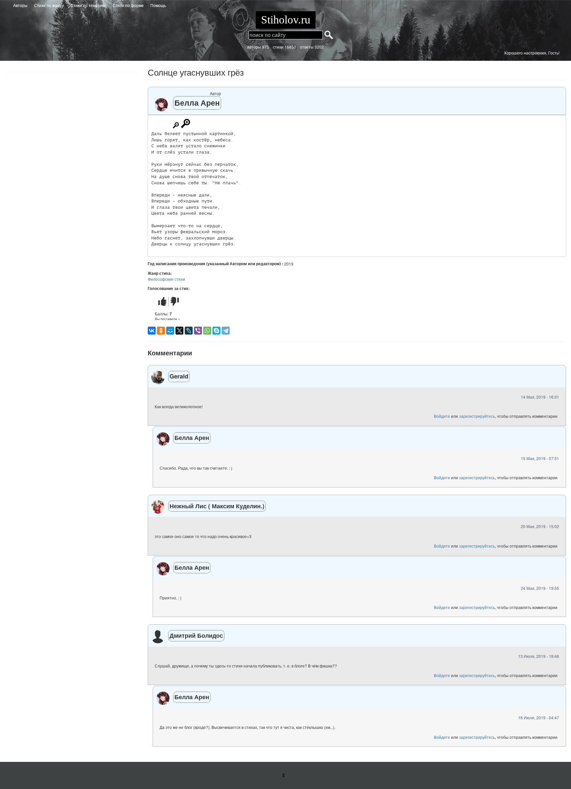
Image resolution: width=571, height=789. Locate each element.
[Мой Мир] (170, 331)
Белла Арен (197, 102)
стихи (278, 47)
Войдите (442, 416)
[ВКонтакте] (152, 331)
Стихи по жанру (49, 5)
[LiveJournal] (189, 331)
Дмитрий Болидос (196, 635)
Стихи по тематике (88, 5)
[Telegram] (226, 331)
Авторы (20, 5)
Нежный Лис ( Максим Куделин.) (217, 506)
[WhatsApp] (207, 331)
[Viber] (198, 331)
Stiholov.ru (285, 20)
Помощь (158, 5)
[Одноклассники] (161, 331)
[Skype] (216, 331)
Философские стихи (166, 279)
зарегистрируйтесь (477, 416)
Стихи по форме (128, 5)
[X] (179, 331)
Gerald (179, 376)
